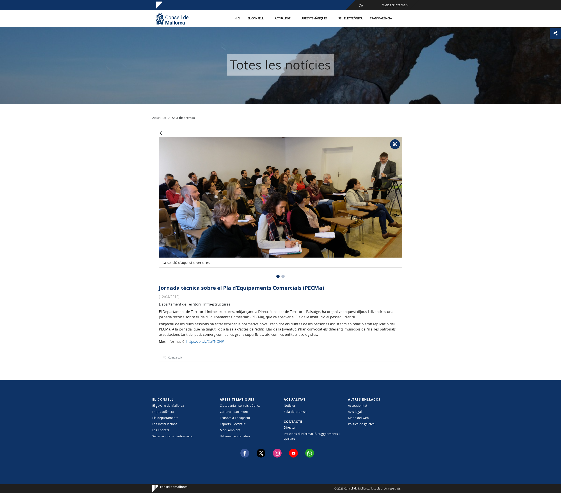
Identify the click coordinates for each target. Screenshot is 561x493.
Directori (290, 427)
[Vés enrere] (161, 133)
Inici (237, 18)
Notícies (290, 405)
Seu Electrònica (350, 18)
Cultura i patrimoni (234, 412)
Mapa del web (358, 418)
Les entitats (160, 430)
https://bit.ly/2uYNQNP (206, 341)
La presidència (163, 412)
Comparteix (175, 357)
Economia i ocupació (235, 418)
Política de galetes (361, 424)
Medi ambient (230, 430)
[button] (278, 276)
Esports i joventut (232, 424)
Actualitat (282, 18)
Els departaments (165, 418)
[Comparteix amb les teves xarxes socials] (555, 33)
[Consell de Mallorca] (172, 19)
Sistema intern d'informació (172, 436)
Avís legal (355, 412)
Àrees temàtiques (314, 18)
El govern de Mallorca (168, 405)
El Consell (256, 18)
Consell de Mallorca (165, 488)
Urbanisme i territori (235, 436)
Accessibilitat (357, 405)
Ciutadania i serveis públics (240, 405)
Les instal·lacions (164, 424)
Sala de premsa (295, 412)
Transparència (381, 18)
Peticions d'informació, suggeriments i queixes (312, 436)
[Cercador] (400, 18)
